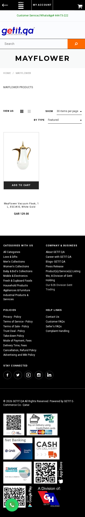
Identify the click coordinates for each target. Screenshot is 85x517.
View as (8, 111)
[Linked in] (49, 375)
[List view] (29, 111)
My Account (42, 5)
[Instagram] (39, 375)
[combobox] (34, 44)
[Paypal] (13, 424)
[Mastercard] (17, 448)
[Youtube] (28, 375)
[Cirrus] (49, 496)
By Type (39, 120)
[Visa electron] (17, 472)
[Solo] (18, 496)
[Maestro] (49, 472)
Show (49, 111)
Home (7, 73)
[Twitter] (18, 375)
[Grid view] (21, 111)
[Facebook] (7, 375)
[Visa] (42, 424)
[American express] (47, 448)
